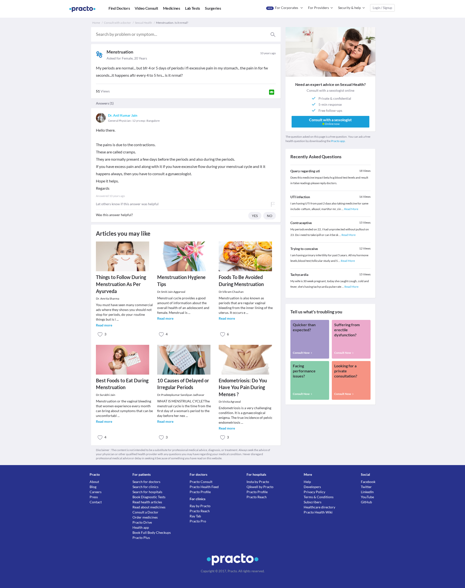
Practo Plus (141, 537)
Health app (140, 527)
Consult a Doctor (145, 512)
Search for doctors (146, 482)
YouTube (367, 497)
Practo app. (338, 141)
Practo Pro (198, 521)
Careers (95, 492)
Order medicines (145, 517)
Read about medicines (148, 507)
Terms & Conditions (318, 497)
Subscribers (312, 502)
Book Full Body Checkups (151, 532)
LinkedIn (367, 492)
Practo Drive (142, 522)
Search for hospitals (147, 492)
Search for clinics (145, 487)
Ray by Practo (200, 506)
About (94, 482)
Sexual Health (143, 22)
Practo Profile (200, 492)
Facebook (368, 482)
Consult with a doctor (117, 22)
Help (307, 482)
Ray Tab (195, 516)
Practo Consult (201, 482)
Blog (93, 487)
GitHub (366, 502)
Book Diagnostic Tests (148, 497)
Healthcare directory (319, 507)
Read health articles (147, 502)
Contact (96, 502)
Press (94, 497)
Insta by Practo (258, 482)
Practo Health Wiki (318, 512)
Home (96, 22)
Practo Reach (200, 511)
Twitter (366, 487)
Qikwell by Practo (260, 487)
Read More (351, 209)
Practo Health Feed (204, 487)
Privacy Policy (314, 492)
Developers (312, 487)
